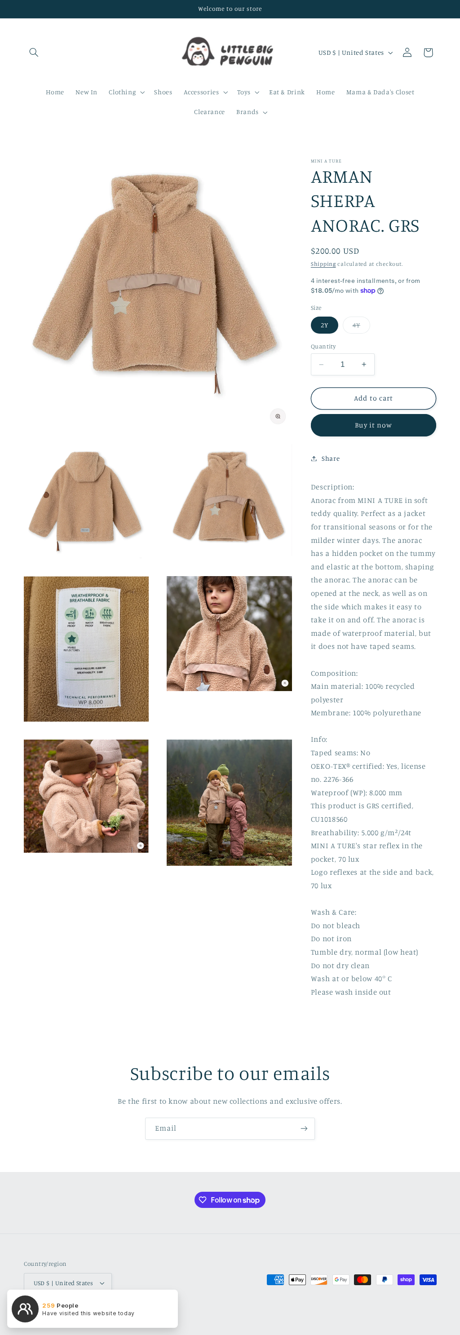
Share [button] (331, 458)
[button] (34, 52)
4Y (361, 327)
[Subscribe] (304, 1129)
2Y (324, 325)
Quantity (323, 346)
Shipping (323, 263)
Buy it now (373, 425)
